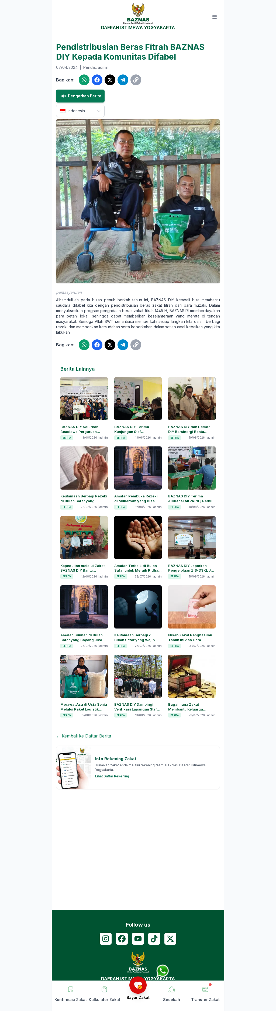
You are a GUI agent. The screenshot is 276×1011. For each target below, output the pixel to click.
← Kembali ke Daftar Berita (83, 736)
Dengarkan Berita (84, 96)
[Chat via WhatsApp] (162, 971)
